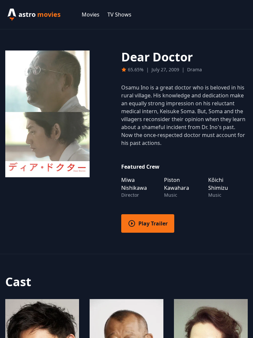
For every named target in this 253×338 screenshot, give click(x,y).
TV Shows (119, 14)
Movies (90, 14)
